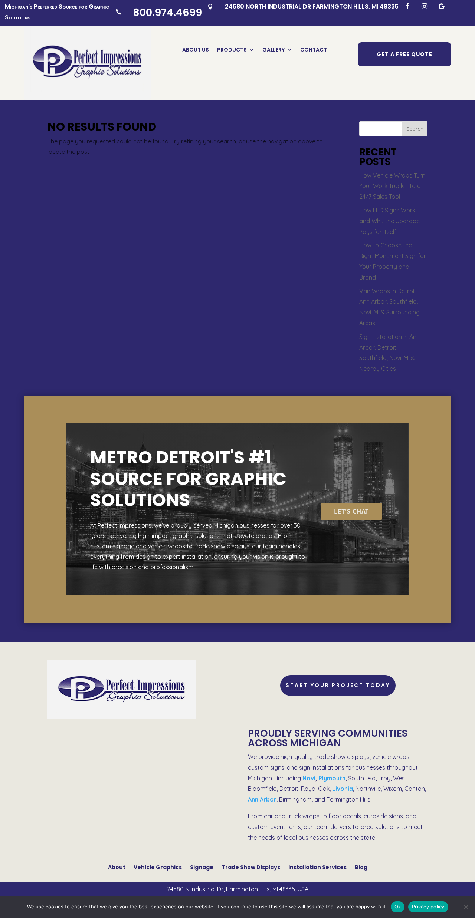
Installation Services (317, 866)
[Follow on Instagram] (424, 6)
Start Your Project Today (338, 685)
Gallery (273, 50)
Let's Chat (351, 511)
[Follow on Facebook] (407, 6)
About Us (195, 50)
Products (232, 50)
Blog (361, 866)
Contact (313, 50)
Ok (397, 906)
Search (414, 128)
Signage (201, 866)
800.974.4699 (167, 12)
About (116, 866)
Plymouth (331, 778)
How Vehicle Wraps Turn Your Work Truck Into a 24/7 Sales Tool (392, 186)
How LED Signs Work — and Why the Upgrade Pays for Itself (390, 221)
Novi (308, 778)
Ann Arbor (262, 799)
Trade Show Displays (251, 866)
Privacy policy (428, 906)
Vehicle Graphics (158, 866)
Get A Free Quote (404, 54)
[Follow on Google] (442, 6)
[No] (465, 907)
